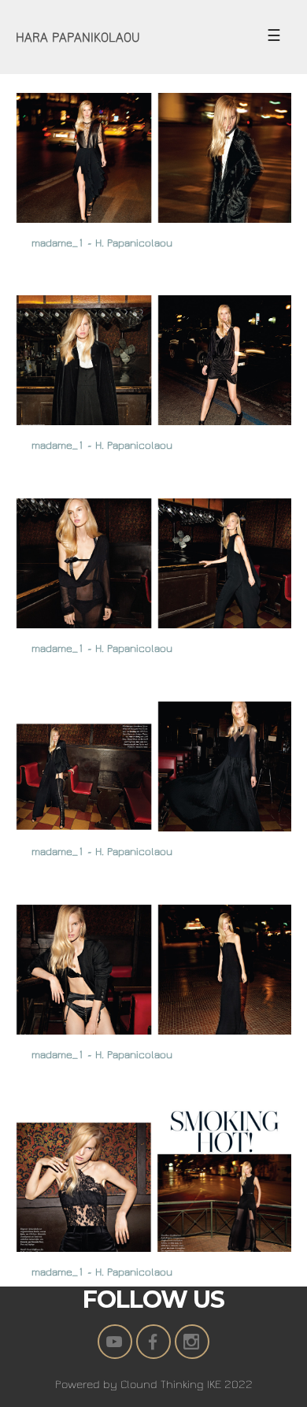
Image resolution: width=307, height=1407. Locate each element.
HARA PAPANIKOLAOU (78, 37)
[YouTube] (115, 1341)
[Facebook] (153, 1341)
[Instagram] (192, 1341)
